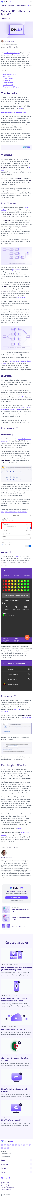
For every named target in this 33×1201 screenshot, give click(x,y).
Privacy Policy (4, 1193)
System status (5, 1182)
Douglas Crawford (10, 41)
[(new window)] (2, 1145)
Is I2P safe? (6, 80)
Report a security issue (7, 1187)
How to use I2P (8, 85)
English (5, 1178)
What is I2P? (7, 76)
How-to (4, 5)
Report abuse (5, 1184)
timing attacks (20, 297)
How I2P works (8, 78)
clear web (17, 709)
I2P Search (4, 711)
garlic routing (16, 270)
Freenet (20, 108)
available (16, 556)
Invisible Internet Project (11, 53)
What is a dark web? (9, 74)
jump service (27, 717)
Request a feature (6, 1189)
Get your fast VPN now (16, 897)
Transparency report (5, 1195)
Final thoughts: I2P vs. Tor (11, 87)
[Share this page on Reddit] (10, 47)
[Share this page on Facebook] (12, 47)
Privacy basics (11, 5)
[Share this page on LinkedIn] (14, 47)
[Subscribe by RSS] (28, 5)
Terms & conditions (5, 1194)
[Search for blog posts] (31, 5)
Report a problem (6, 1186)
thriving (19, 829)
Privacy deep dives (22, 5)
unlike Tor (21, 397)
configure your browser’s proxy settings (14, 512)
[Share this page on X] (7, 47)
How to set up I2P (8, 83)
